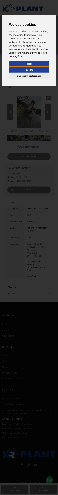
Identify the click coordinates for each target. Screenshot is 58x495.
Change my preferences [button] (29, 76)
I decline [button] (29, 70)
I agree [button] (29, 63)
